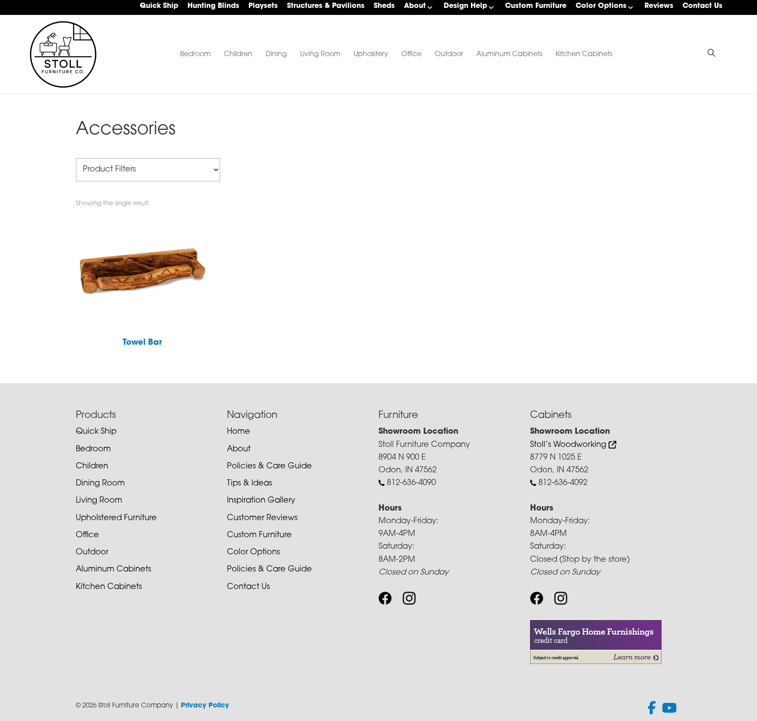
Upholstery (371, 54)
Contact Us (702, 6)
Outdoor (449, 54)
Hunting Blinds (213, 6)
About (415, 6)
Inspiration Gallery (261, 501)
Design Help (465, 6)
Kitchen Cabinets (583, 54)
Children (238, 54)
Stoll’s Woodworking (569, 445)
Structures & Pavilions (325, 6)
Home (238, 432)
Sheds (384, 6)
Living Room (320, 54)
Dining (276, 54)
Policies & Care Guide (269, 467)
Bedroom (195, 54)
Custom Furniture (535, 6)
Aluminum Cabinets (509, 54)
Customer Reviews (262, 518)
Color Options (601, 6)
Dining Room (100, 484)
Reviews (658, 6)
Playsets (263, 6)
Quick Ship (159, 6)
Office (411, 54)
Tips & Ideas (249, 484)
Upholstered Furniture (116, 518)
